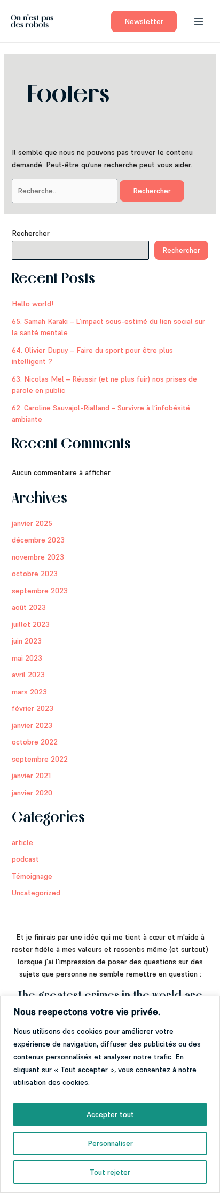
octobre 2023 (35, 573)
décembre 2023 (38, 540)
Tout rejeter (110, 1172)
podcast (25, 859)
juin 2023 (27, 641)
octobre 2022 (35, 742)
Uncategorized (36, 892)
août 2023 (29, 607)
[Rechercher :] (66, 191)
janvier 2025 (32, 523)
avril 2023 (28, 674)
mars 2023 (29, 691)
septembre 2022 (40, 759)
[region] (110, 1094)
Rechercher (31, 233)
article (22, 842)
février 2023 (32, 708)
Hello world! (32, 303)
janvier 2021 (31, 775)
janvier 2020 (32, 792)
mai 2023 (27, 658)
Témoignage (32, 876)
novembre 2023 (38, 557)
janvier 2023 (32, 725)
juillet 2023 (31, 624)
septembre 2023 (40, 590)
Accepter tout (110, 1114)
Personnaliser (110, 1143)
